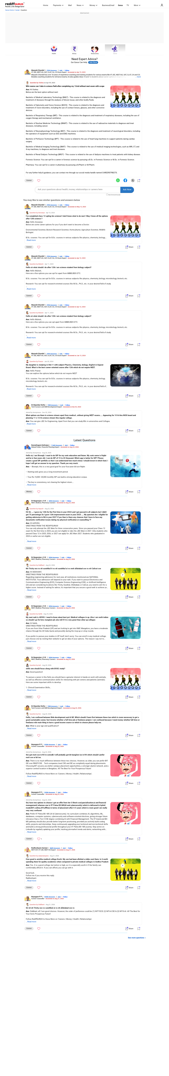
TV (128, 5)
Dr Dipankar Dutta (38, 405)
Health (54, 53)
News (79, 5)
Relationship (95, 53)
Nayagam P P (36, 744)
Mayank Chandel (37, 70)
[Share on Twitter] (132, 180)
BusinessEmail (108, 5)
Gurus (120, 5)
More (136, 5)
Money (92, 5)
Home (45, 5)
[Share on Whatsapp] (118, 180)
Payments (57, 5)
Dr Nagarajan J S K (38, 501)
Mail (70, 5)
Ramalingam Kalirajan (40, 445)
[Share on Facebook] (125, 180)
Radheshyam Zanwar (39, 848)
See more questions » (137, 938)
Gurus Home (9, 10)
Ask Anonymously (114, 195)
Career (17, 10)
